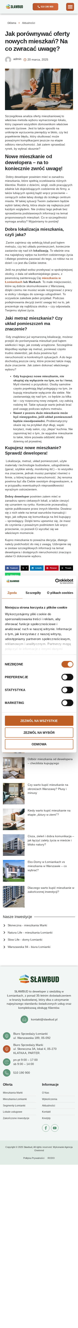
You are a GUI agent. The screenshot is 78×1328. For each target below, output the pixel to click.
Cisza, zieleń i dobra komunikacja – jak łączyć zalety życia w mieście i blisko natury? (51, 840)
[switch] (67, 677)
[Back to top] (71, 1308)
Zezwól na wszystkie (39, 721)
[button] (70, 7)
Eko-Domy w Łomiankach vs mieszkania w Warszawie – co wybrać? (47, 866)
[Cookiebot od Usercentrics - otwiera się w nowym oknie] (55, 581)
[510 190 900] (6, 1073)
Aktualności (28, 23)
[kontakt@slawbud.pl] (24, 1019)
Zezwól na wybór (39, 732)
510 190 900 (21, 1072)
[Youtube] (54, 1128)
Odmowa (39, 744)
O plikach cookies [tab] (60, 592)
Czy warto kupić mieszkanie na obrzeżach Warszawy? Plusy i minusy (48, 788)
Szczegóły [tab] (33, 592)
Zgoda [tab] (12, 592)
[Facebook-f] (46, 1128)
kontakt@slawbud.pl (44, 1019)
